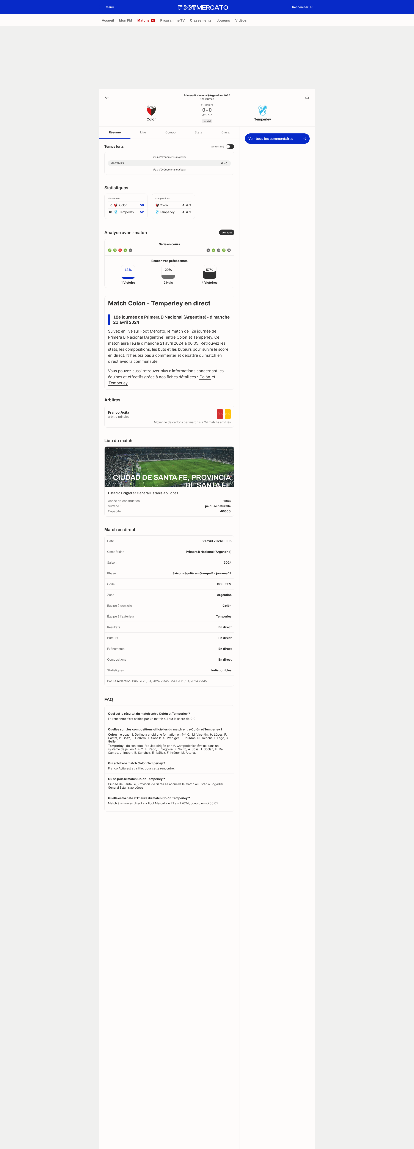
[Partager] (307, 97)
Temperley (118, 383)
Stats (198, 132)
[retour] (107, 97)
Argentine (224, 595)
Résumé (115, 132)
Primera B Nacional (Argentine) (209, 551)
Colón (204, 377)
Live (143, 132)
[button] (107, 7)
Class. (225, 132)
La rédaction (121, 681)
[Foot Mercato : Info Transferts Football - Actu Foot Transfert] (203, 7)
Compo (170, 132)
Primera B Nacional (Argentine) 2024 (207, 95)
